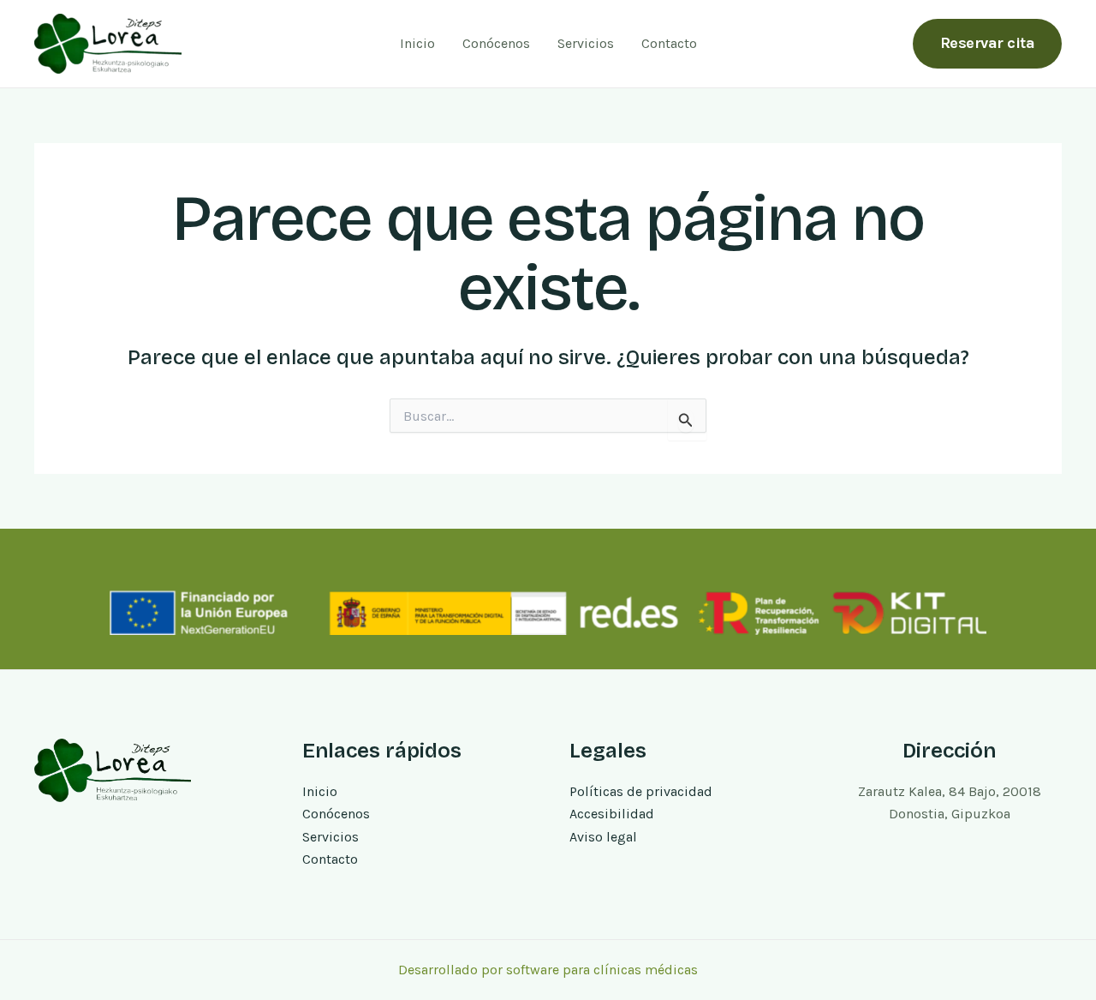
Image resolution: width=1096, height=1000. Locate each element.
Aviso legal (603, 837)
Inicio (417, 43)
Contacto (669, 43)
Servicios (585, 43)
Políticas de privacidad (640, 791)
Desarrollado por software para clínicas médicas (548, 969)
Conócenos (496, 43)
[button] (988, 43)
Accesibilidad (611, 813)
